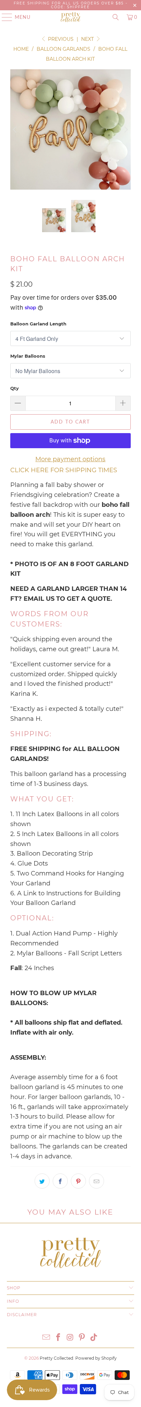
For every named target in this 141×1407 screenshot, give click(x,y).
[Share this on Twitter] (42, 1181)
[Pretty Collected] (70, 17)
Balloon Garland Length (38, 323)
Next (88, 39)
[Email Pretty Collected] (46, 1338)
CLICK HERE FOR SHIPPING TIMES (63, 470)
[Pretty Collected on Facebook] (58, 1338)
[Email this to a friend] (96, 1181)
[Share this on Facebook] (60, 1181)
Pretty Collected (56, 1358)
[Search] (115, 17)
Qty (14, 388)
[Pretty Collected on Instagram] (70, 1338)
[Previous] (15, 129)
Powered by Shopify (96, 1358)
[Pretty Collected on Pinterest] (82, 1338)
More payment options (70, 459)
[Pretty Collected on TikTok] (94, 1338)
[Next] (125, 129)
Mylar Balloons (27, 356)
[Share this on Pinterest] (78, 1181)
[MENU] (4, 17)
